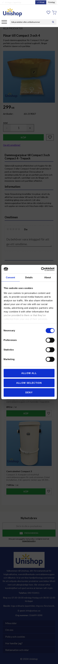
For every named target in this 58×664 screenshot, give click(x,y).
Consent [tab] (10, 277)
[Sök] (53, 22)
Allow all (29, 373)
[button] (4, 22)
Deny (29, 392)
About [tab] (47, 277)
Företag (51, 2)
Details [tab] (29, 277)
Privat (40, 2)
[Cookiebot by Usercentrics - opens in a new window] (41, 269)
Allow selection (29, 383)
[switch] (50, 340)
